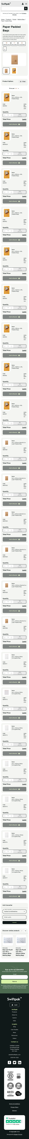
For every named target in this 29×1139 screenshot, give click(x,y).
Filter (24, 81)
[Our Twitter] (14, 1062)
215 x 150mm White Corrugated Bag (17, 764)
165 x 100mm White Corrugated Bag (17, 657)
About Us (14, 1015)
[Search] (26, 8)
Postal (14, 19)
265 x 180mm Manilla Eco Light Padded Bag (19, 550)
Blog (14, 1026)
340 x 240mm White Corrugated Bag (17, 835)
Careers (14, 1018)
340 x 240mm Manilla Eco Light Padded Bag (19, 586)
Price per (13, 88)
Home (2, 19)
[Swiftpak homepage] (14, 999)
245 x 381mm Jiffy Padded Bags (17, 329)
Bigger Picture (18, 1134)
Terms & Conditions (14, 1104)
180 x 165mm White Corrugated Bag (17, 728)
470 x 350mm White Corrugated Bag (17, 871)
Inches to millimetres (10, 911)
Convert (14, 922)
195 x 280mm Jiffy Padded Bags (17, 213)
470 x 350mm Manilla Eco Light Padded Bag (19, 621)
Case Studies (14, 1029)
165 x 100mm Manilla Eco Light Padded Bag (19, 479)
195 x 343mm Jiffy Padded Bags (17, 252)
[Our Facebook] (9, 1062)
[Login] (23, 4)
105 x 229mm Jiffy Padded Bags (17, 136)
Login (24, 119)
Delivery (14, 1110)
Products (8, 19)
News (14, 1032)
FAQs (14, 1020)
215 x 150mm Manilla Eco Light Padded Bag (19, 443)
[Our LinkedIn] (19, 1062)
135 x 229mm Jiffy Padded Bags (17, 98)
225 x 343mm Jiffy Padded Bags (17, 290)
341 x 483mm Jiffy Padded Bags (17, 406)
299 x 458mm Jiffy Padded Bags (17, 367)
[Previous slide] (22, 931)
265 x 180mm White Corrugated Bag (17, 800)
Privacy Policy (14, 1107)
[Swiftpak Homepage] (6, 4)
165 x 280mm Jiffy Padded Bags (17, 175)
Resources (14, 1035)
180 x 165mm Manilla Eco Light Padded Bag (19, 514)
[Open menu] (26, 3)
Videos (14, 1038)
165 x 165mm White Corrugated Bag (17, 693)
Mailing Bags (21, 19)
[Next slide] (25, 931)
